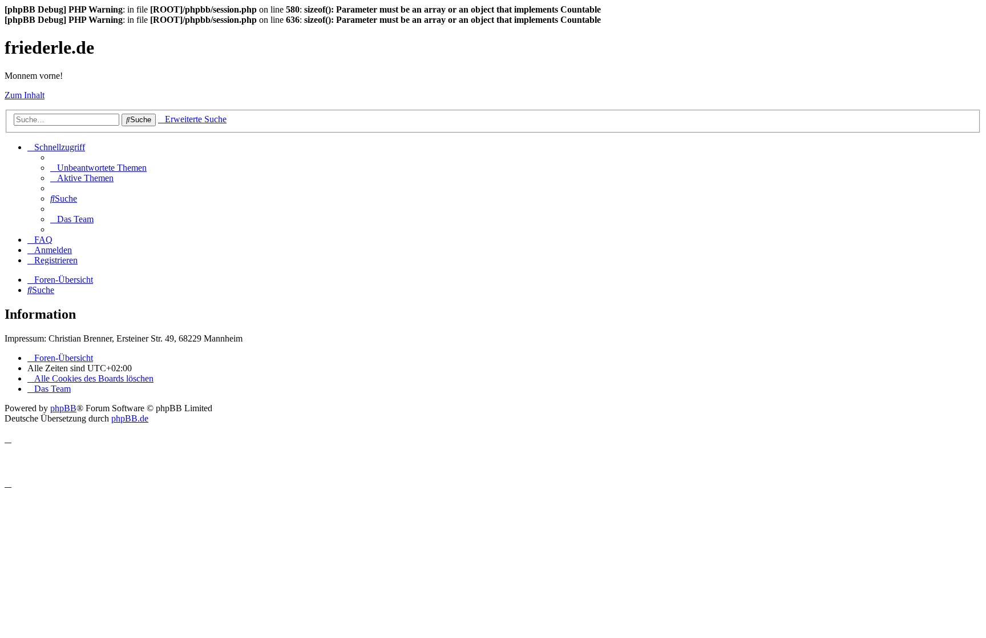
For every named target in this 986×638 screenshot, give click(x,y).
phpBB (63, 408)
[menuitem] (98, 167)
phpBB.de (129, 418)
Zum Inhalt (25, 95)
